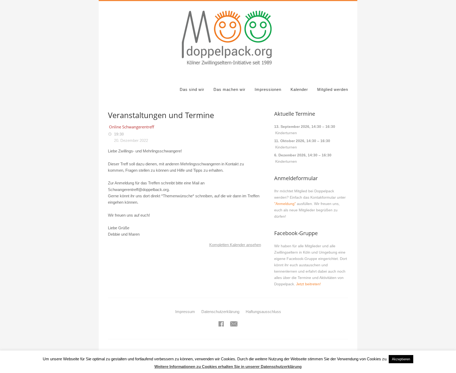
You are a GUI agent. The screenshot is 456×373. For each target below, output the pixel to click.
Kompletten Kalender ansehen (235, 245)
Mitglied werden (332, 89)
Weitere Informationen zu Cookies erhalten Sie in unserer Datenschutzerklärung (228, 366)
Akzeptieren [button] (401, 359)
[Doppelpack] (228, 68)
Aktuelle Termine (294, 113)
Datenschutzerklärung (220, 311)
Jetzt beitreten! (308, 284)
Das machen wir (229, 89)
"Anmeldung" (285, 204)
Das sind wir (192, 89)
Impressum (185, 311)
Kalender (299, 89)
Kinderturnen (286, 133)
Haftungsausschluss (263, 311)
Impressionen (268, 89)
